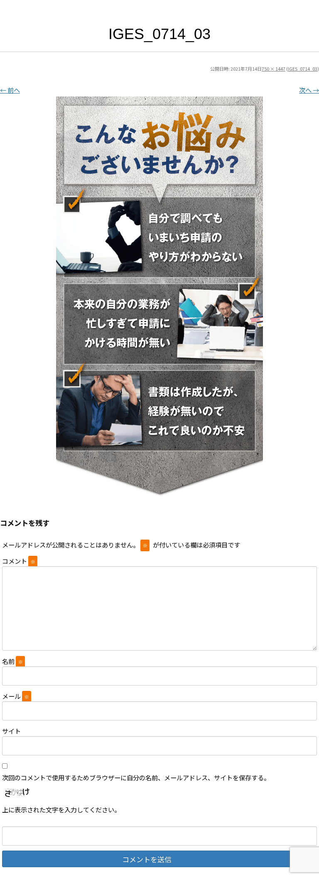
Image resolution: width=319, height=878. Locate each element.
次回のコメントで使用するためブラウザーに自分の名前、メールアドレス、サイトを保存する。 (136, 777)
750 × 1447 (273, 68)
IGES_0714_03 (302, 68)
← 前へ (10, 89)
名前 (12, 661)
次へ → (309, 89)
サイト (11, 730)
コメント (18, 560)
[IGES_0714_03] (159, 296)
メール (15, 695)
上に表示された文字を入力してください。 (61, 809)
